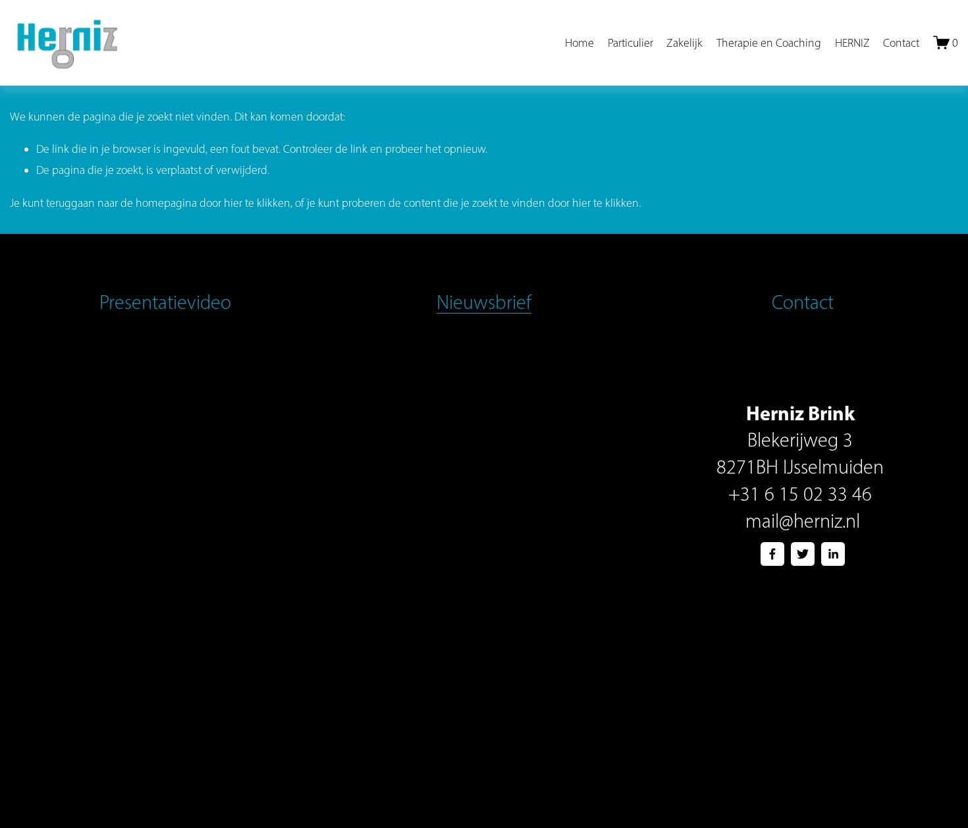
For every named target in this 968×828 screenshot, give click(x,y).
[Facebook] (772, 554)
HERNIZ (852, 42)
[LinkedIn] (833, 554)
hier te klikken (257, 202)
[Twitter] (803, 554)
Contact (901, 42)
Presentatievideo (165, 302)
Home (579, 42)
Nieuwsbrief (484, 302)
